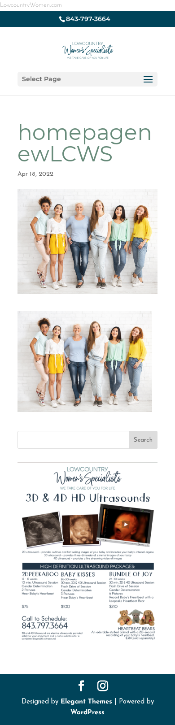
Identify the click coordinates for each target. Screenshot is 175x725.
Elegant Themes (86, 702)
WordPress (87, 712)
